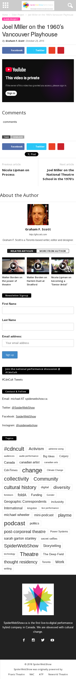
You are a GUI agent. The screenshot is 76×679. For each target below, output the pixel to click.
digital (45, 487)
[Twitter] (42, 639)
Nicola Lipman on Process (15, 172)
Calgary (63, 456)
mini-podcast (43, 515)
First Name (9, 303)
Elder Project (11, 19)
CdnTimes (11, 470)
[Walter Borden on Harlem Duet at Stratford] (38, 265)
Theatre (29, 554)
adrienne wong (56, 449)
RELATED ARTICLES (22, 251)
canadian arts (51, 462)
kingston (32, 508)
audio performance (28, 456)
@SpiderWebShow (23, 407)
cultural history (20, 487)
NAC (32, 674)
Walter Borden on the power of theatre (12, 281)
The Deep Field (53, 554)
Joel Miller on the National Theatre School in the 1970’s (58, 174)
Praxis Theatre (16, 674)
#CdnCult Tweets (12, 379)
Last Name (9, 320)
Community (46, 479)
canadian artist (29, 462)
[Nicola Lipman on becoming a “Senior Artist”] (62, 265)
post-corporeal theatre (25, 531)
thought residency (20, 562)
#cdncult (14, 449)
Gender (50, 495)
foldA (22, 495)
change (32, 470)
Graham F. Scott (14, 40)
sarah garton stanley (20, 538)
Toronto (46, 562)
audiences (9, 456)
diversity (61, 487)
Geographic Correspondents (25, 501)
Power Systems (59, 531)
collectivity (16, 479)
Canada (9, 462)
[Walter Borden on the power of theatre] (13, 265)
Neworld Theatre (58, 674)
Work (59, 562)
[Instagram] (32, 639)
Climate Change (55, 470)
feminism (8, 495)
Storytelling (52, 546)
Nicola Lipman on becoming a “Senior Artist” (61, 281)
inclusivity (57, 501)
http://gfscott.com (38, 234)
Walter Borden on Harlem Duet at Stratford (37, 281)
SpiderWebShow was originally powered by (38, 669)
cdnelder (18, 137)
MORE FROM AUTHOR (52, 251)
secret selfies (49, 538)
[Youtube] (52, 639)
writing (8, 568)
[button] (69, 5)
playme (65, 515)
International (13, 508)
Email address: (12, 336)
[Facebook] (23, 639)
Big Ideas (49, 456)
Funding (36, 495)
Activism (36, 448)
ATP (41, 674)
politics (34, 523)
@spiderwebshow (26, 425)
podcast (14, 523)
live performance (50, 508)
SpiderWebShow (26, 416)
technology (9, 554)
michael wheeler (17, 515)
